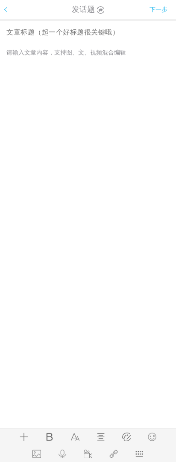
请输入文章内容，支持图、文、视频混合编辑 (66, 52)
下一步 (158, 9)
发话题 (83, 9)
